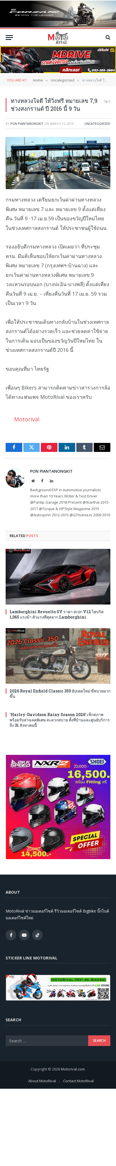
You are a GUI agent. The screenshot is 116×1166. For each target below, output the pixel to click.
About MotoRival (42, 1080)
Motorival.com (73, 1069)
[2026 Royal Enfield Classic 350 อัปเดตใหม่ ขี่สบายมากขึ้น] (58, 656)
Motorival (26, 419)
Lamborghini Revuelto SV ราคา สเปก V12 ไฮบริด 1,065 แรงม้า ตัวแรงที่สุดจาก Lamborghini (57, 614)
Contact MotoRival (78, 1080)
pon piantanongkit (26, 123)
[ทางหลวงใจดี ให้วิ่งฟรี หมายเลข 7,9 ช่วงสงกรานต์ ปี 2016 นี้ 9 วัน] (58, 163)
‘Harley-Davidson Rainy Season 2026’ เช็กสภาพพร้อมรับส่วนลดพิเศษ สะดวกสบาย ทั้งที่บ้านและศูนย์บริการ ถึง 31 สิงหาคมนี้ (60, 720)
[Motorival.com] (58, 37)
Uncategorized (97, 123)
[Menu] (9, 37)
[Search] (107, 37)
